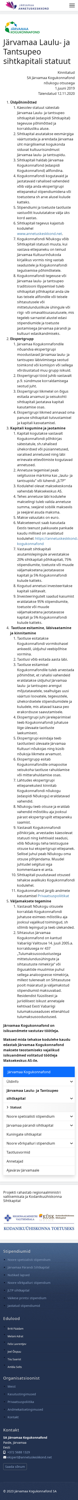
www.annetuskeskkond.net (39, 233)
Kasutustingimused (22, 1394)
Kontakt (13, 1417)
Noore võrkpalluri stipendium (30, 1143)
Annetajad (14, 1161)
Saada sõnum (15, 1467)
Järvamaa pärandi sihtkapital (29, 1125)
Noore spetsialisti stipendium (30, 1116)
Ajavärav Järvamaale (22, 1170)
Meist (12, 1386)
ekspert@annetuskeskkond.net (29, 1457)
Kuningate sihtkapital (23, 1134)
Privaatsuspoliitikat (53, 895)
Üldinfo (12, 1081)
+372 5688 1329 (18, 1452)
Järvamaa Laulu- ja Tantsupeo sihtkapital (32, 1094)
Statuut (15, 1107)
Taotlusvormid (18, 1152)
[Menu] (72, 5)
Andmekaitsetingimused (25, 1409)
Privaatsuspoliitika (21, 1402)
